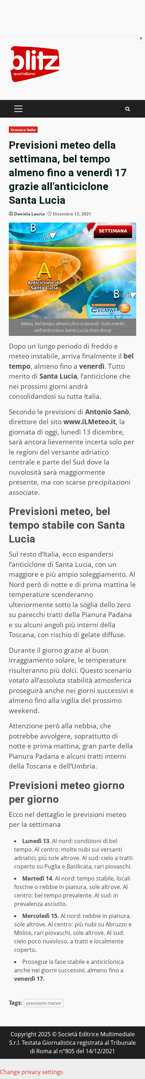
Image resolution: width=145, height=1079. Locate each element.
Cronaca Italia (23, 129)
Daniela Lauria (29, 214)
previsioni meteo (43, 1003)
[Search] (127, 109)
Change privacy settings (31, 1072)
